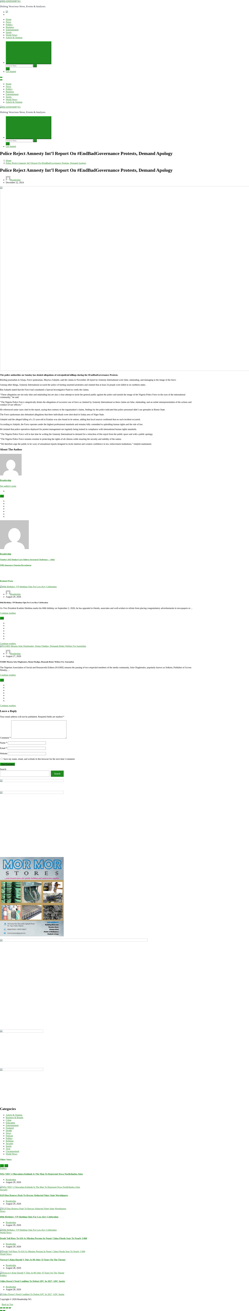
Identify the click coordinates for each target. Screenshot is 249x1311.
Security (9, 1143)
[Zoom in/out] (10, 1307)
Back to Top (7, 1304)
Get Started (11, 71)
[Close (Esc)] (1, 1307)
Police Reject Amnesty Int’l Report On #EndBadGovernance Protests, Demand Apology (46, 163)
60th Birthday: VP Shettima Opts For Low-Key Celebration (29, 1217)
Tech (8, 1149)
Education (10, 1123)
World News (11, 35)
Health (9, 1130)
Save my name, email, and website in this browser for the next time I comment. (39, 759)
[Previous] (2, 1165)
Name (3, 743)
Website (3, 753)
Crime (8, 1120)
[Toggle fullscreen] (7, 1307)
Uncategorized (12, 1151)
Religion (10, 1141)
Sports (9, 32)
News (8, 22)
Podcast (9, 1136)
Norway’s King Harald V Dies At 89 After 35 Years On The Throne (32, 1259)
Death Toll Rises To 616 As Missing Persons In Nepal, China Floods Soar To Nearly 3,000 (43, 1238)
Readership (15, 180)
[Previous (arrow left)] (1, 1310)
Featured (10, 1128)
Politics (9, 24)
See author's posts (8, 486)
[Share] (4, 1307)
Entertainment (12, 30)
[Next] (6, 1165)
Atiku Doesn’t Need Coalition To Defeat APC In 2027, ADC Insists (32, 1281)
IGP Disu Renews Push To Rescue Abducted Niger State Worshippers (34, 1195)
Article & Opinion (14, 37)
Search (3, 769)
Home (8, 19)
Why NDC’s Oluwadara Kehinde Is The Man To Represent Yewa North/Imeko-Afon (41, 1174)
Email (3, 748)
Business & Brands (14, 1117)
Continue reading (8, 613)
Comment (5, 738)
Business (10, 27)
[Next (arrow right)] (4, 1310)
